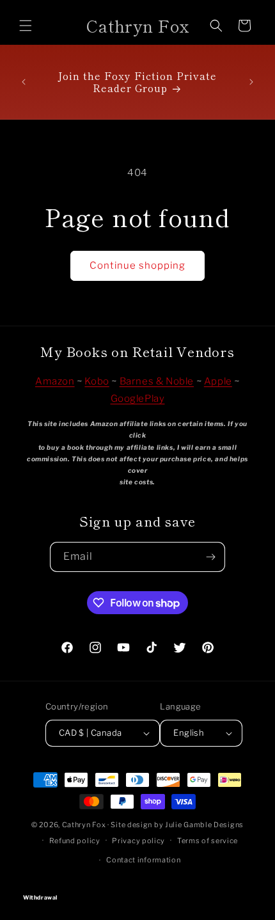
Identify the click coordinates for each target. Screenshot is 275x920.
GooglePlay (138, 398)
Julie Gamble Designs (204, 824)
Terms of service (207, 840)
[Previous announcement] (24, 82)
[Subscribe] (210, 557)
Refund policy (74, 840)
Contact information (143, 859)
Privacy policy (138, 840)
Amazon (55, 381)
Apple (218, 381)
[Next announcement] (251, 82)
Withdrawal (137, 886)
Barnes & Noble (157, 381)
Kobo (96, 381)
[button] (26, 26)
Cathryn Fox (84, 824)
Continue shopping (137, 265)
